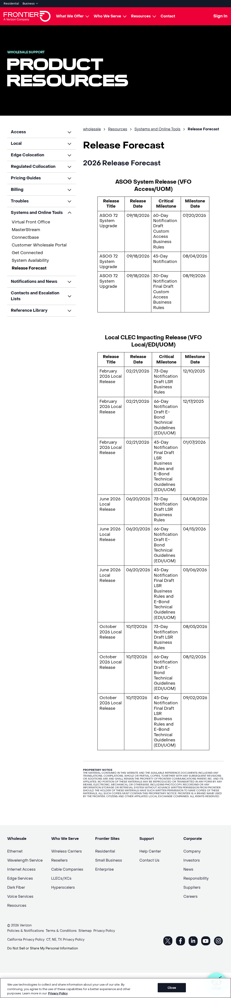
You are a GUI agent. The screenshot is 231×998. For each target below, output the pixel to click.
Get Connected (27, 252)
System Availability (30, 260)
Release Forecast (29, 268)
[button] (41, 132)
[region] (115, 988)
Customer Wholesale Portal (39, 245)
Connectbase (25, 237)
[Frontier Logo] (27, 16)
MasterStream (26, 229)
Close (172, 987)
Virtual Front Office (31, 222)
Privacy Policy (58, 993)
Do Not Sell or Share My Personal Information (42, 948)
